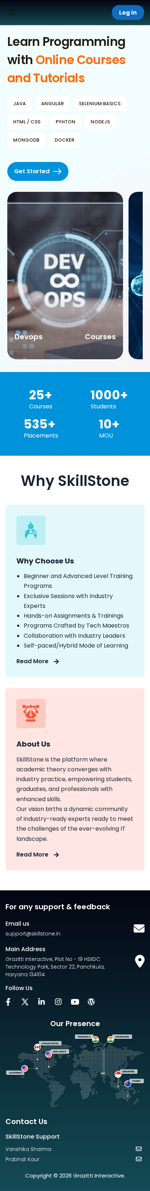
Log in (128, 12)
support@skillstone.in (32, 933)
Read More (33, 661)
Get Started (32, 171)
